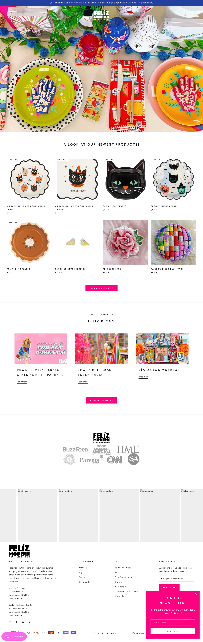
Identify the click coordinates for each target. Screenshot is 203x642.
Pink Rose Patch (112, 269)
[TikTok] (29, 621)
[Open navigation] (5, 15)
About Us (83, 567)
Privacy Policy (139, 633)
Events (82, 577)
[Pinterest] (23, 621)
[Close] (196, 594)
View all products (101, 288)
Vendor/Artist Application (126, 591)
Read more (22, 381)
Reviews (118, 582)
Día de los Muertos (159, 370)
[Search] (191, 15)
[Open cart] (197, 15)
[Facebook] (16, 621)
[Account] (185, 15)
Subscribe (173, 631)
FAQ (116, 572)
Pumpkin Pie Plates (18, 269)
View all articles (101, 400)
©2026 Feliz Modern (104, 633)
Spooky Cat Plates (114, 206)
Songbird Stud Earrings (70, 269)
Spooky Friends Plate (164, 206)
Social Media (84, 582)
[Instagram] (10, 621)
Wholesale (119, 596)
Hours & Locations (123, 567)
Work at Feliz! (120, 586)
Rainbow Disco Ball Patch (167, 269)
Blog (80, 572)
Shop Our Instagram (124, 577)
